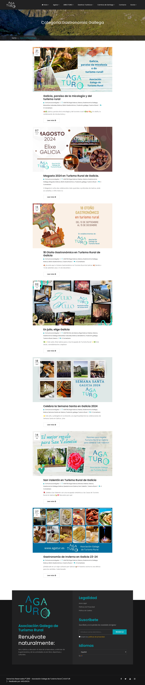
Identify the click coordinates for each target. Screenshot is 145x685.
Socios (132, 5)
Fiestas (80, 179)
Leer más (50, 120)
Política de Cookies (85, 610)
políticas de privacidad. (96, 637)
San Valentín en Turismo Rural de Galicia (69, 480)
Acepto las (92, 637)
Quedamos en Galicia (70, 486)
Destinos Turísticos (85, 5)
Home (14, 38)
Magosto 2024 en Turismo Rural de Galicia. (71, 176)
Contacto (122, 5)
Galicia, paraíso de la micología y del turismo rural (67, 97)
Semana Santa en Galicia (56, 412)
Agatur (55, 5)
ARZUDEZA (25, 681)
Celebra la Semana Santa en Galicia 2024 (70, 406)
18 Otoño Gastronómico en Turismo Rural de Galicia (71, 254)
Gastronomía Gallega (90, 102)
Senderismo (81, 336)
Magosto (52, 182)
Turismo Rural (93, 105)
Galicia (80, 102)
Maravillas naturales (50, 105)
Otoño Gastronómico (69, 105)
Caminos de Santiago (105, 5)
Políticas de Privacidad (87, 607)
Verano (55, 338)
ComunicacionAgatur (52, 102)
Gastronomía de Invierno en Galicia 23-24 (70, 557)
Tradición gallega (82, 105)
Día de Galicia (73, 333)
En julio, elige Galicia (56, 329)
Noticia (59, 105)
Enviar (119, 632)
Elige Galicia (73, 102)
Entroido (80, 483)
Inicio (46, 5)
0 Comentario (47, 108)
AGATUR (66, 102)
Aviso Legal (83, 603)
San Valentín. (82, 486)
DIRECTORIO (68, 5)
